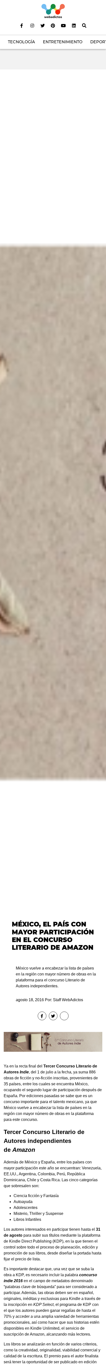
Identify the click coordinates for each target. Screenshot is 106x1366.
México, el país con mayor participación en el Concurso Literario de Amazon (53, 935)
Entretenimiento (62, 42)
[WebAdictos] (53, 11)
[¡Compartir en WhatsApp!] (64, 1016)
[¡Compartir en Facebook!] (42, 1016)
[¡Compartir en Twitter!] (53, 1016)
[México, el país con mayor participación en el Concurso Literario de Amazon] (53, 513)
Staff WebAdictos (68, 1000)
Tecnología (21, 42)
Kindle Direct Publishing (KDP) (36, 1241)
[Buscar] (84, 25)
